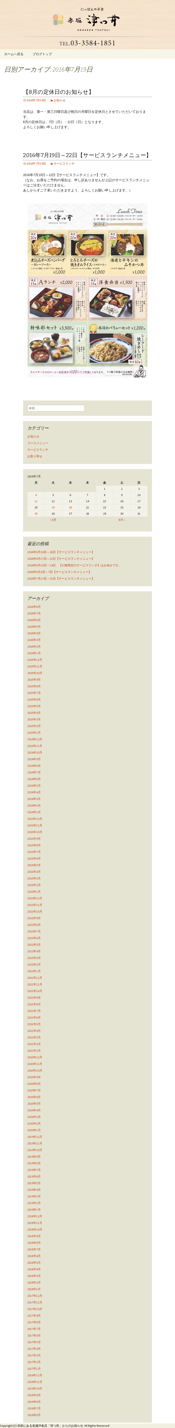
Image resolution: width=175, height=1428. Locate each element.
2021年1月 (34, 1051)
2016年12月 (34, 1375)
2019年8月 (34, 1163)
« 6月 (53, 520)
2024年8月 (34, 766)
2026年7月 (34, 613)
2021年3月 (34, 1037)
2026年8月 (34, 607)
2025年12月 (34, 660)
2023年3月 (34, 878)
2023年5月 (34, 865)
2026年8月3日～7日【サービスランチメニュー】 (59, 572)
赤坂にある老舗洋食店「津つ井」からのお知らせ (50, 1426)
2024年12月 (34, 739)
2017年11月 (34, 1302)
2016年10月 (34, 1388)
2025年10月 (34, 673)
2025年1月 (34, 733)
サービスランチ (64, 163)
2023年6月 (34, 858)
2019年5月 (34, 1183)
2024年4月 (34, 792)
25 (36, 513)
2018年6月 (34, 1256)
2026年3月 (34, 640)
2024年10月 (34, 752)
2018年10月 (34, 1229)
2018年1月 (34, 1289)
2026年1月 (34, 653)
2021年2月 (34, 1044)
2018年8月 (34, 1243)
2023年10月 (34, 832)
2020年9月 (34, 1077)
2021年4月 (34, 1031)
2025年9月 (34, 680)
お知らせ (60, 100)
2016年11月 (34, 1382)
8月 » (122, 520)
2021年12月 (34, 978)
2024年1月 (34, 812)
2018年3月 (34, 1276)
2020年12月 (34, 1057)
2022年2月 (34, 964)
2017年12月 (34, 1296)
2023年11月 (34, 825)
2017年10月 (34, 1309)
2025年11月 (34, 666)
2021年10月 (34, 991)
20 (70, 507)
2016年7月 (34, 1408)
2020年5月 (34, 1104)
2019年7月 (34, 1170)
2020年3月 (34, 1117)
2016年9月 (34, 1395)
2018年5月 (34, 1263)
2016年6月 (34, 1415)
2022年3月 (34, 958)
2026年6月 (34, 620)
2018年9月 (34, 1236)
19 (53, 507)
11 (36, 501)
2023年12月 (34, 819)
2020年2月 (34, 1123)
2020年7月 (34, 1090)
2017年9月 (34, 1316)
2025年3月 (34, 719)
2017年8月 (34, 1322)
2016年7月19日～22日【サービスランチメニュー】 (87, 155)
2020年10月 (34, 1070)
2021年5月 (34, 1024)
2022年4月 (34, 951)
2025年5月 (34, 706)
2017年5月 (34, 1342)
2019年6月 (34, 1176)
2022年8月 (34, 925)
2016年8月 (34, 1402)
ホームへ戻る (13, 54)
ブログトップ (42, 54)
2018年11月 (34, 1223)
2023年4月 (34, 872)
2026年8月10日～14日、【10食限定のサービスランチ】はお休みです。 (74, 565)
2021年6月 (34, 1017)
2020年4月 (34, 1110)
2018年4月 (34, 1269)
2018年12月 (34, 1216)
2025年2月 (34, 726)
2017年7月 (34, 1329)
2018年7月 (34, 1249)
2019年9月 (34, 1157)
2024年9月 (34, 759)
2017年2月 (34, 1362)
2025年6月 (34, 699)
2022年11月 (34, 905)
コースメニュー (37, 443)
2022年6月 (34, 938)
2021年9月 (34, 998)
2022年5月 (34, 945)
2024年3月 (34, 799)
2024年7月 (34, 772)
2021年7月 (34, 1011)
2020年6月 (34, 1097)
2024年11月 (34, 746)
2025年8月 (34, 686)
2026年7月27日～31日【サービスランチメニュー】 (61, 578)
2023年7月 (34, 852)
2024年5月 (34, 786)
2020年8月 (34, 1084)
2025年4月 (34, 713)
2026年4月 (34, 633)
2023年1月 (34, 892)
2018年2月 (34, 1282)
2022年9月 (34, 918)
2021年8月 (34, 1004)
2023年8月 (34, 845)
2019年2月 (34, 1203)
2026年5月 (34, 627)
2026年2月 (34, 646)
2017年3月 (34, 1355)
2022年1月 (34, 971)
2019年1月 (34, 1210)
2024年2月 (34, 805)
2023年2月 (34, 885)
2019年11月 (34, 1143)
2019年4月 (34, 1190)
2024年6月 (34, 779)
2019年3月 (34, 1196)
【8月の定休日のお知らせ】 (58, 92)
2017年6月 (34, 1335)
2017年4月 (34, 1349)
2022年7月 (34, 931)
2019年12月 (34, 1137)
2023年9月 (34, 839)
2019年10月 (34, 1150)
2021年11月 (34, 984)
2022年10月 (34, 911)
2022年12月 (34, 898)
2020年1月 (34, 1130)
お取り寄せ (34, 456)
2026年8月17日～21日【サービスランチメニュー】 (61, 559)
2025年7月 (34, 693)
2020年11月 (34, 1064)
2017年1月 (34, 1369)
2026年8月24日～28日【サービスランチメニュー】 (61, 552)
